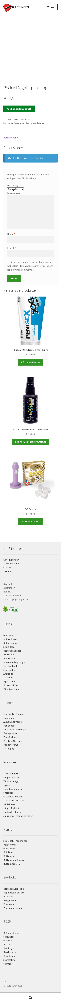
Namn (11, 233)
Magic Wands (9, 844)
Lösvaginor (9, 717)
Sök (30, 998)
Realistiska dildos (12, 650)
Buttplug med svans (13, 859)
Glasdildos (8, 635)
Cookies (7, 567)
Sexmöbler (8, 963)
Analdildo (8, 673)
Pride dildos (9, 658)
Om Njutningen (11, 559)
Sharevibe (8, 792)
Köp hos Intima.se (30, 362)
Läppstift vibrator (12, 808)
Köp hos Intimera (31, 521)
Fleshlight (8, 748)
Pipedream (9, 904)
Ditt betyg (12, 185)
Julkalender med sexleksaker (18, 815)
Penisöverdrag (10, 744)
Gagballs (7, 940)
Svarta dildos (9, 669)
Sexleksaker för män (35, 123)
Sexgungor (8, 936)
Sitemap (7, 571)
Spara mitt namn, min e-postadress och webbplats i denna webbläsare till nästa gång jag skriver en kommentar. (30, 265)
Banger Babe (9, 900)
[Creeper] (30, 983)
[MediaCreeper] (30, 981)
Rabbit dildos (10, 642)
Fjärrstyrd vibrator (12, 788)
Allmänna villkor (11, 563)
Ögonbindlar (9, 955)
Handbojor (8, 948)
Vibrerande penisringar (15, 729)
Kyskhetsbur (9, 952)
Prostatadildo (10, 685)
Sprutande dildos (11, 666)
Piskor (6, 944)
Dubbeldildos (10, 639)
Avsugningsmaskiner (13, 721)
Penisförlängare (11, 737)
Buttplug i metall (12, 863)
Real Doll (8, 896)
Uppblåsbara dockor (13, 892)
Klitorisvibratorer (12, 773)
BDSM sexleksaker (12, 932)
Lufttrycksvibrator (12, 812)
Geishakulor (9, 848)
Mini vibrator (9, 804)
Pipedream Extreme (13, 908)
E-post (11, 248)
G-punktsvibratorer (13, 796)
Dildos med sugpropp (14, 662)
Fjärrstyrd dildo (11, 689)
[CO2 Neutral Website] (30, 608)
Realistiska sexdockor (14, 888)
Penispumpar (10, 733)
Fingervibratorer (11, 777)
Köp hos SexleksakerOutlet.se (30, 441)
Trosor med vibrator (13, 800)
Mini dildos (8, 654)
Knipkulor (8, 852)
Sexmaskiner (9, 959)
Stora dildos (9, 646)
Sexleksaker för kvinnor (15, 840)
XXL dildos (8, 677)
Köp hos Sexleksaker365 (19, 108)
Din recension (15, 193)
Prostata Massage (12, 740)
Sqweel (7, 785)
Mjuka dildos (9, 681)
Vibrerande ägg (11, 781)
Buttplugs (8, 856)
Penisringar (19, 123)
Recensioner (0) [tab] (11, 137)
